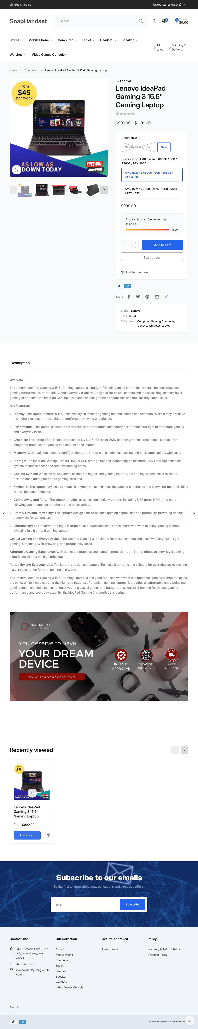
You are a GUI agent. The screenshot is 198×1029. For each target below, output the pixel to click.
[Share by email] (157, 296)
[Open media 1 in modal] (59, 127)
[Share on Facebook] (129, 297)
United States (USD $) (167, 4)
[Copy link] (167, 297)
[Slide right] (104, 190)
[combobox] (101, 21)
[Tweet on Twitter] (138, 297)
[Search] (141, 21)
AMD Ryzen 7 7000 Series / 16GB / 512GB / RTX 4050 (151, 191)
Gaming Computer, (163, 321)
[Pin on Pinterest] (147, 297)
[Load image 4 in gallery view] (76, 190)
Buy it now (151, 257)
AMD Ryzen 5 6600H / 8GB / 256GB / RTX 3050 (149, 174)
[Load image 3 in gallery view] (59, 190)
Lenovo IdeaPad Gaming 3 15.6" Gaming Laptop (27, 811)
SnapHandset (163, 1021)
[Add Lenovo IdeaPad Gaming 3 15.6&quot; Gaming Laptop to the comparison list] (48, 835)
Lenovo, (143, 325)
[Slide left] (13, 190)
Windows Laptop (159, 325)
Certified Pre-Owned (138, 147)
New (164, 147)
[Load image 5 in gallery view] (92, 190)
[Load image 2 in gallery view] (42, 190)
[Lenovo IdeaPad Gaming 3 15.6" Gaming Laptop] (32, 793)
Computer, (143, 321)
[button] (180, 21)
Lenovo (123, 81)
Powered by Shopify (179, 1021)
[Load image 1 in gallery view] (25, 190)
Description (20, 363)
